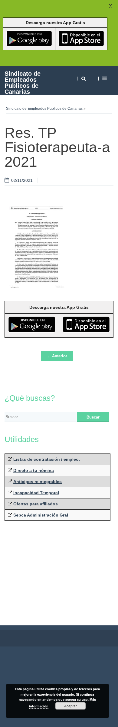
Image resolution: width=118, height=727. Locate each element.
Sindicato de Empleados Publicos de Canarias (23, 82)
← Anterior (57, 356)
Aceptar (70, 705)
